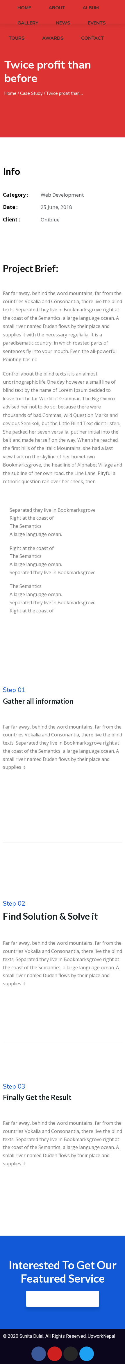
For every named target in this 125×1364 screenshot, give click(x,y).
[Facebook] (38, 1353)
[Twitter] (86, 1353)
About (57, 8)
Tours (17, 38)
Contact (92, 38)
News (63, 23)
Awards (53, 38)
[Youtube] (54, 1353)
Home (24, 8)
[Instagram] (70, 1353)
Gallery (27, 23)
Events (97, 23)
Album (91, 8)
